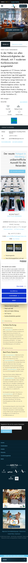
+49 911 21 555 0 (13, 135)
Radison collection (11, 478)
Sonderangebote (6, 455)
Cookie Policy (11, 533)
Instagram (5, 436)
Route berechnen (6, 141)
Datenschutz (22, 531)
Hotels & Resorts (16, 12)
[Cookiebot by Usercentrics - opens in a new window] (20, 261)
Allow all (14, 291)
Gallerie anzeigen (13, 30)
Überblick (6, 44)
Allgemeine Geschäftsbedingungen (10, 531)
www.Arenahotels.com (8, 394)
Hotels (3, 449)
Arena (14, 466)
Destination (4, 446)
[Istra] (14, 498)
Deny (14, 300)
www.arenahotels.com (10, 355)
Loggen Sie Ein (15, 2)
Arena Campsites (16, 471)
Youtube (14, 436)
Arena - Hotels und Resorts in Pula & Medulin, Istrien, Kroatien (14, 6)
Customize (13, 295)
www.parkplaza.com (4, 471)
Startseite (8, 12)
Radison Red (17, 478)
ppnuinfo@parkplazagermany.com (16, 138)
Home (2, 442)
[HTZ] (14, 519)
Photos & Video (17, 44)
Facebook (23, 436)
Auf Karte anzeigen (17, 141)
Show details (20, 286)
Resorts (3, 452)
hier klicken (16, 239)
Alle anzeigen (23, 102)
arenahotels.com (8, 329)
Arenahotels (23, 471)
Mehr (2, 459)
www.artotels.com (10, 472)
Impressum (17, 533)
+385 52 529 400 (22, 3)
